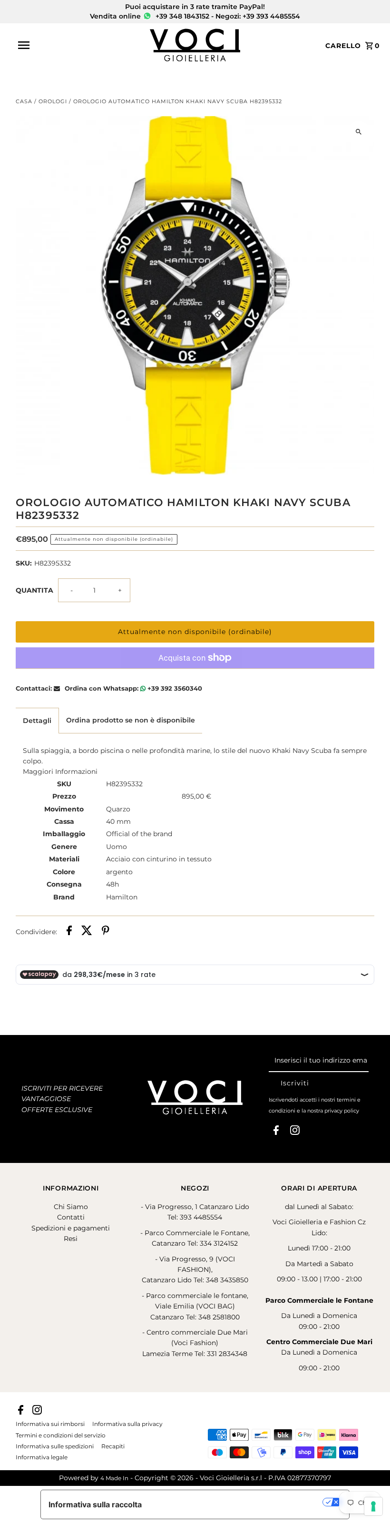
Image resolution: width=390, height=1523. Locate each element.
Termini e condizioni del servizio (61, 1435)
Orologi (53, 101)
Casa (24, 101)
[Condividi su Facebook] (69, 932)
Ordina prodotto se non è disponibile (130, 720)
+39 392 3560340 (174, 688)
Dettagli (37, 720)
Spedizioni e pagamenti (70, 1228)
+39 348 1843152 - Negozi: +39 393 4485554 (227, 16)
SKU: (24, 563)
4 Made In (114, 1478)
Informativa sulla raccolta (95, 1504)
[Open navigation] (81, 45)
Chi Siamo (71, 1206)
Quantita (34, 590)
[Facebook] (276, 1132)
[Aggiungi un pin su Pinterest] (105, 932)
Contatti (71, 1217)
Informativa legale (42, 1457)
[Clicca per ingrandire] (359, 131)
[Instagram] (295, 1132)
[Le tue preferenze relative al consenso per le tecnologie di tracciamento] (373, 1506)
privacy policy (341, 1110)
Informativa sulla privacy (127, 1424)
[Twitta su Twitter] (86, 932)
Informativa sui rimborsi (50, 1424)
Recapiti (113, 1446)
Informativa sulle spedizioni (55, 1446)
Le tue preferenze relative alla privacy (237, 1502)
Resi (71, 1238)
